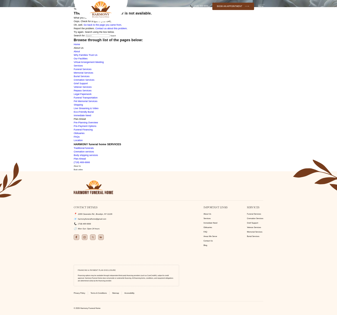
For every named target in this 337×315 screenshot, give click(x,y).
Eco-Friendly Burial (84, 112)
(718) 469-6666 (201, 6)
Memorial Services (83, 72)
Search (113, 36)
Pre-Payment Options (85, 126)
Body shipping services (86, 155)
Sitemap (115, 293)
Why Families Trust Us (85, 55)
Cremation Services (84, 80)
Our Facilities (81, 58)
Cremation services (84, 151)
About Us (207, 214)
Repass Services (82, 90)
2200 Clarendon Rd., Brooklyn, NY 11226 (95, 214)
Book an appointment (229, 6)
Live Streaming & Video (86, 108)
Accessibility (129, 293)
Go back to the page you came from (102, 25)
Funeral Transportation (86, 97)
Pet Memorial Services (85, 101)
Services (78, 65)
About (77, 51)
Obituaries (79, 133)
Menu (260, 6)
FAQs (77, 136)
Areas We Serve (210, 236)
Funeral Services (82, 69)
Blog (205, 245)
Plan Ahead (80, 158)
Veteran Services (83, 87)
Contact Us (208, 241)
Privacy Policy (79, 293)
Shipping (78, 104)
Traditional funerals (84, 148)
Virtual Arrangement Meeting (89, 62)
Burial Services (82, 76)
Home (77, 44)
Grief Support (81, 83)
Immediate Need (82, 115)
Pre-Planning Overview (86, 122)
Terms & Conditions (99, 293)
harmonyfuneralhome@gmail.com (92, 219)
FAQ (205, 232)
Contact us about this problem (111, 28)
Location (78, 140)
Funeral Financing (83, 129)
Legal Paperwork (82, 94)
